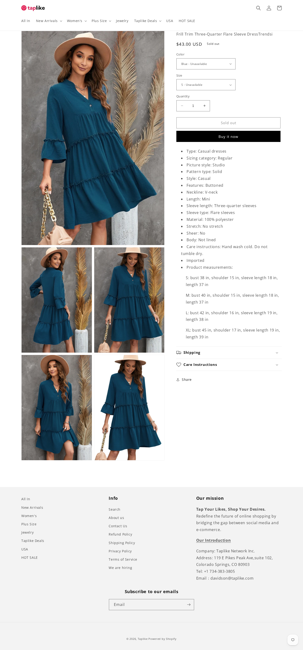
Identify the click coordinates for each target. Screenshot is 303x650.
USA (24, 549)
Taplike (143, 639)
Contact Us (118, 526)
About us (116, 517)
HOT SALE (29, 557)
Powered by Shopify (162, 639)
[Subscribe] (188, 604)
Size (179, 75)
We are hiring (120, 567)
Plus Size (28, 524)
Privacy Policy (120, 551)
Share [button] (187, 379)
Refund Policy (120, 534)
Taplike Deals (32, 540)
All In (25, 499)
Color (180, 54)
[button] (48, 21)
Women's (29, 516)
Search (114, 509)
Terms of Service (123, 559)
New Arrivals (32, 507)
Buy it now (228, 136)
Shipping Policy (122, 543)
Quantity (183, 96)
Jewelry (27, 532)
